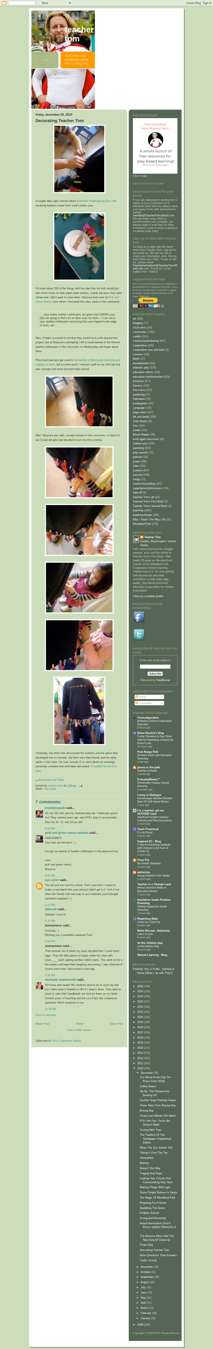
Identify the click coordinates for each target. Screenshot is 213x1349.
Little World (139, 421)
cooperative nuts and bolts (149, 349)
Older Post (116, 1023)
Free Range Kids (148, 751)
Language (139, 407)
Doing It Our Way (150, 1168)
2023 (140, 1001)
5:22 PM (50, 920)
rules (136, 465)
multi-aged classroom (146, 439)
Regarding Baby (147, 918)
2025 (140, 991)
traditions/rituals (142, 514)
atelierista (143, 872)
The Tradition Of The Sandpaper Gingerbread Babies (155, 1138)
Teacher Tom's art (143, 497)
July (143, 1287)
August (145, 1282)
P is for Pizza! (144, 832)
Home (79, 1023)
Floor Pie (143, 860)
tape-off (137, 492)
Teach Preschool (148, 829)
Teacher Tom (79, 34)
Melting (144, 1163)
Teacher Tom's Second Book (150, 506)
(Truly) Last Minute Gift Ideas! (158, 1115)
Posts (142, 696)
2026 (140, 986)
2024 (140, 996)
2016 (140, 1037)
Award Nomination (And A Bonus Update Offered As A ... (158, 1227)
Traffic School (148, 1260)
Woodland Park (142, 523)
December (147, 1072)
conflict (137, 336)
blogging (138, 323)
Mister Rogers (141, 434)
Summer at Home (147, 770)
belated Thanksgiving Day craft (97, 200)
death (136, 358)
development (140, 363)
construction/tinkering (146, 340)
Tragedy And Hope (151, 1173)
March (145, 1307)
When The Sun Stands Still (156, 1147)
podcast (137, 456)
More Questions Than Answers (158, 1255)
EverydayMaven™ (148, 779)
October (146, 1272)
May (144, 1297)
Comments (145, 703)
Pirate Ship (146, 1244)
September (148, 1277)
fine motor (50, 788)
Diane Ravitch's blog (150, 732)
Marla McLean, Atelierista (153, 930)
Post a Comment (46, 1015)
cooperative (140, 345)
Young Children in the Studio (153, 875)
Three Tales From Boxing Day (158, 1105)
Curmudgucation (148, 717)
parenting (138, 448)
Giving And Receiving (153, 1218)
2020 (140, 1017)
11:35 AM (50, 1009)
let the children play (150, 942)
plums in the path (148, 767)
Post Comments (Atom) (66, 1040)
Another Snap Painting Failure (158, 1100)
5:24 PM (50, 941)
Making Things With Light (155, 1187)
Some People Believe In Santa (158, 1192)
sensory (137, 474)
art (134, 318)
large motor (139, 412)
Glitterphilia (146, 1157)
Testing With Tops (150, 1129)
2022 (140, 1006)
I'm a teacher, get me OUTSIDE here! (150, 812)
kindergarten (140, 403)
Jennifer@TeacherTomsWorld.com (153, 215)
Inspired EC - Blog (149, 841)
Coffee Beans (148, 1086)
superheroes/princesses (147, 488)
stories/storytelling (144, 483)
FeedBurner (163, 680)
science (137, 470)
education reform (143, 372)
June (144, 1292)
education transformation (148, 376)
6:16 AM (50, 828)
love (135, 425)
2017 (140, 1032)
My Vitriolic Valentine (149, 863)
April (144, 1302)
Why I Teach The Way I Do (149, 519)
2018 (140, 1027)
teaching (138, 510)
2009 (140, 1324)
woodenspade (55, 808)
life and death (141, 416)
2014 (140, 1047)
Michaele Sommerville (60, 979)
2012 (140, 1058)
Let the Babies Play (148, 946)
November (147, 1266)
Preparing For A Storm (153, 1202)
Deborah (51, 909)
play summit (140, 452)
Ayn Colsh (52, 880)
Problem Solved (149, 1212)
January (146, 1318)
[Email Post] (80, 785)
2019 (140, 1022)
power (136, 461)
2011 (140, 1063)
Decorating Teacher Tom (154, 1250)
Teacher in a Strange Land (154, 884)
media (136, 430)
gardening (139, 394)
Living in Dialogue (149, 794)
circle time (139, 327)
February (146, 1313)
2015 (140, 1042)
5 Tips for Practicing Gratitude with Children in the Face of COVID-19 (154, 848)
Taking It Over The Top (153, 1152)
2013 (140, 1052)
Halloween (139, 398)
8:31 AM (50, 875)
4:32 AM (50, 975)
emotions (138, 381)
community (139, 331)
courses (137, 354)
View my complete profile (148, 596)
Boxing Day (147, 1110)
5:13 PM (50, 905)
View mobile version (79, 1029)
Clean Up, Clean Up (148, 922)
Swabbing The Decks (152, 1208)
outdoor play (140, 443)
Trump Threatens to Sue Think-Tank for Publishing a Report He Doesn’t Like (155, 739)
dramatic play (141, 367)
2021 (140, 1011)
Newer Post (43, 1023)
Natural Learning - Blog (152, 954)
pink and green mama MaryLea (66, 832)
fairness (137, 385)
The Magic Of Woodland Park (157, 1197)
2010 (140, 1068)
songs (136, 479)
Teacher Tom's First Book (148, 501)
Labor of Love (145, 934)
